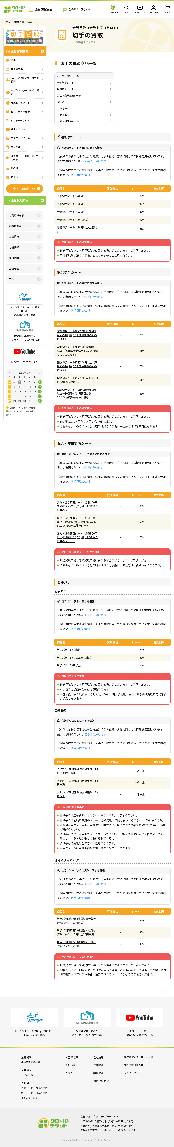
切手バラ (62, 102)
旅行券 (14, 168)
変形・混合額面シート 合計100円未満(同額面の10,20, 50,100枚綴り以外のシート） (77, 506)
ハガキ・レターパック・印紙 (25, 92)
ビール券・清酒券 (20, 111)
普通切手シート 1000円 (71, 204)
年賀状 (14, 177)
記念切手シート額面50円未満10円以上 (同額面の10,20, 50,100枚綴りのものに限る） (77, 350)
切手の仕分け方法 (95, 161)
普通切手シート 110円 (71, 211)
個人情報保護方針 (133, 1065)
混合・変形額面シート (69, 95)
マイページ (27, 1075)
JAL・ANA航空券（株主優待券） (25, 79)
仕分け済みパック (69, 121)
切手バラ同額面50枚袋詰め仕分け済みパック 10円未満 (76, 920)
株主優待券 (17, 69)
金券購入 (26, 1070)
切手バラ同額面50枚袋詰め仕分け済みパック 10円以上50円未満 (76, 932)
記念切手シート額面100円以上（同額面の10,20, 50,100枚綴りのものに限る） (77, 366)
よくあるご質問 (29, 1098)
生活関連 (15, 147)
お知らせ (14, 268)
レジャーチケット (20, 120)
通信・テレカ (18, 129)
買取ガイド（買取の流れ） (35, 1088)
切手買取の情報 (80, 175)
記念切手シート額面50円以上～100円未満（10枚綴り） (77, 380)
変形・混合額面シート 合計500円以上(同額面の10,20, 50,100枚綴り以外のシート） (77, 537)
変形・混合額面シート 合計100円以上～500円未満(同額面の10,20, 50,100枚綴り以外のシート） (77, 521)
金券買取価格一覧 (24, 189)
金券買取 (26, 1057)
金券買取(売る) (20, 51)
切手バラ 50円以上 (69, 665)
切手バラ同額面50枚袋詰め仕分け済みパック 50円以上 (76, 944)
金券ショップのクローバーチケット (15, 9)
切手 (13, 60)
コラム (12, 279)
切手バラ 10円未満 (69, 649)
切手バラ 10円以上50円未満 (74, 657)
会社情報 (14, 236)
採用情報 (14, 258)
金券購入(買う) (20, 200)
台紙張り (64, 115)
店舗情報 (14, 247)
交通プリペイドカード (23, 138)
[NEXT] (39, 372)
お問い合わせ (101, 1081)
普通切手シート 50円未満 (72, 219)
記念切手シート (65, 89)
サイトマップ (131, 1072)
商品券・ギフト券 (20, 102)
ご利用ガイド (16, 215)
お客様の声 (15, 226)
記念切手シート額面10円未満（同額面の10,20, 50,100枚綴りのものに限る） (77, 335)
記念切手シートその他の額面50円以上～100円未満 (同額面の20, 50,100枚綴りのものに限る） (76, 393)
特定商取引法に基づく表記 (138, 1057)
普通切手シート (65, 82)
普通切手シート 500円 (71, 196)
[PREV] (10, 372)
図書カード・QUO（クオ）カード (25, 157)
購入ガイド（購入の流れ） (35, 1093)
